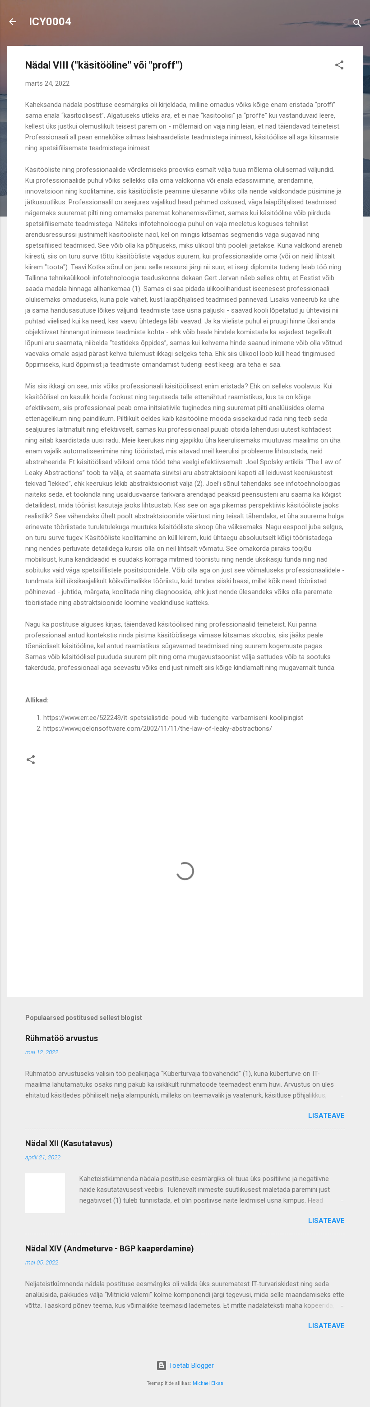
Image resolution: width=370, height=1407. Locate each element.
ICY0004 (50, 21)
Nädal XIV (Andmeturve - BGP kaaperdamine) (109, 1248)
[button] (339, 67)
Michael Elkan (208, 1383)
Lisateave (326, 1116)
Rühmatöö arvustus (61, 1038)
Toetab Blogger (190, 1365)
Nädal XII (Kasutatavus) (69, 1143)
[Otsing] (357, 24)
